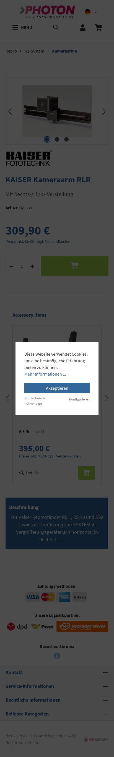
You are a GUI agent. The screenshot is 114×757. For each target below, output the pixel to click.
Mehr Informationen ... (45, 374)
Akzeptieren (57, 388)
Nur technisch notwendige (34, 400)
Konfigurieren (79, 399)
